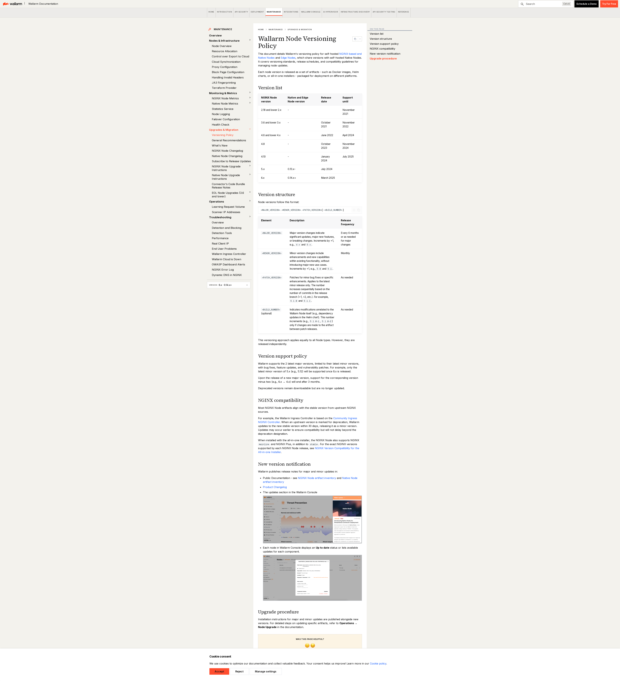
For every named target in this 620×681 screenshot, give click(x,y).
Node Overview (222, 46)
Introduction (224, 12)
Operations (216, 201)
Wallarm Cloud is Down (226, 259)
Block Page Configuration (228, 72)
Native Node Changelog (227, 156)
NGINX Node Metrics (225, 98)
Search (530, 4)
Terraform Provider (224, 87)
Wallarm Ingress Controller (229, 254)
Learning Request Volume (228, 206)
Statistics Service (222, 109)
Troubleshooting (220, 217)
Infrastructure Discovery (355, 12)
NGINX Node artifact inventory (317, 478)
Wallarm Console (311, 12)
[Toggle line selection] (354, 210)
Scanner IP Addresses (226, 212)
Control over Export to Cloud (230, 56)
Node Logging (221, 114)
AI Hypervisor (330, 12)
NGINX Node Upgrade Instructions (226, 168)
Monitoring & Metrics (223, 93)
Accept (219, 671)
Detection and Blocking (226, 227)
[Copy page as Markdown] (355, 39)
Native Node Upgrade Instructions (226, 177)
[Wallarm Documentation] (13, 4)
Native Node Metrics (225, 103)
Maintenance (274, 12)
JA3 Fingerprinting (224, 82)
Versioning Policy (222, 135)
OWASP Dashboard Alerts (228, 264)
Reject (239, 671)
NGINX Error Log (223, 269)
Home (211, 12)
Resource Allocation (224, 51)
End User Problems (224, 248)
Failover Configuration (226, 119)
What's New (220, 145)
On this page (377, 29)
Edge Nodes (288, 57)
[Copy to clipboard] (359, 210)
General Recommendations (229, 140)
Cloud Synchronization (226, 61)
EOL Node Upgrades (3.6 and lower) (228, 194)
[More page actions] (360, 39)
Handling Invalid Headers (228, 77)
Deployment (257, 12)
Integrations (291, 12)
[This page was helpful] (307, 645)
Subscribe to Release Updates (231, 161)
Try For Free (609, 3)
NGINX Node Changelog (227, 150)
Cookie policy (378, 663)
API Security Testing (384, 12)
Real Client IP (220, 243)
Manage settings (265, 671)
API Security (241, 12)
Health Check (220, 124)
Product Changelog (275, 487)
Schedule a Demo (586, 3)
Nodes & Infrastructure (224, 40)
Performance (220, 238)
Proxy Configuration (224, 67)
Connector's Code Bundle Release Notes (228, 185)
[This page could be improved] (312, 645)
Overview (215, 35)
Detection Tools (222, 233)
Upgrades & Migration (223, 129)
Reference (403, 12)
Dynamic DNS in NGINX (227, 275)
